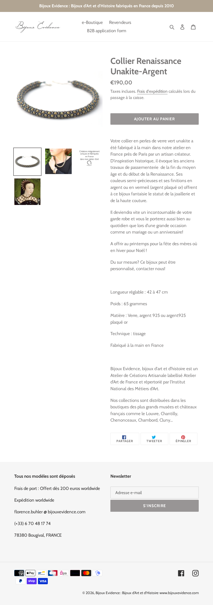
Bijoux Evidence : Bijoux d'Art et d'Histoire (127, 592)
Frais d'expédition (152, 91)
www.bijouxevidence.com (179, 592)
